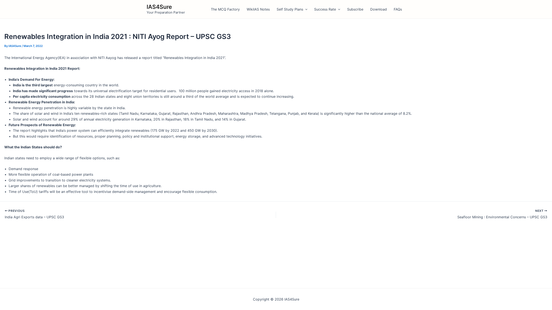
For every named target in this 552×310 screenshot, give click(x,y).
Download (378, 9)
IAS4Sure (159, 6)
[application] (305, 9)
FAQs (398, 9)
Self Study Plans (290, 9)
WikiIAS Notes (258, 9)
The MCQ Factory (225, 9)
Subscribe (355, 9)
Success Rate (325, 9)
